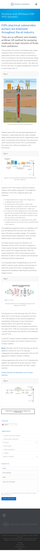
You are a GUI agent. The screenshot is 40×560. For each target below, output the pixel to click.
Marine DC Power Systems (12, 436)
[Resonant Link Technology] (20, 4)
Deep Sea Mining (9, 450)
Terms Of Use (20, 545)
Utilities (6, 453)
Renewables (8, 446)
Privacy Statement (20, 547)
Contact (20, 549)
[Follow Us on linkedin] (4, 515)
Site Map (20, 542)
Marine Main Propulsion (11, 439)
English (6, 424)
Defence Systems (8, 456)
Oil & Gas (6, 443)
